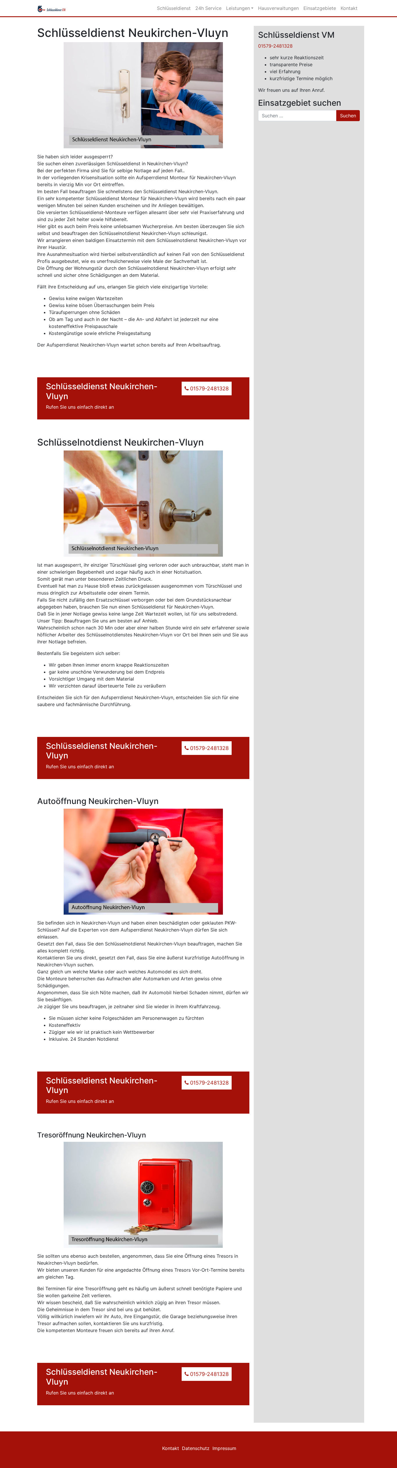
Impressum (224, 1448)
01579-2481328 (275, 46)
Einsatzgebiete (319, 8)
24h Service (208, 8)
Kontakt (349, 8)
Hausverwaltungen (278, 8)
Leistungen (238, 8)
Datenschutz (196, 1448)
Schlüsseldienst (174, 8)
